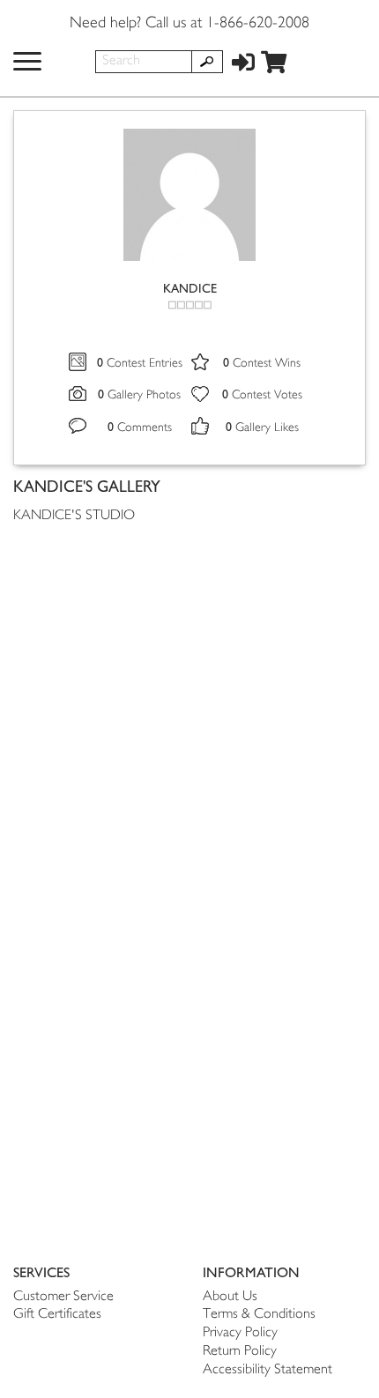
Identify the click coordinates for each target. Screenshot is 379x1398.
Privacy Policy (240, 1333)
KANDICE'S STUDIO (74, 516)
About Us (230, 1297)
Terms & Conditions (259, 1314)
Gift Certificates (57, 1314)
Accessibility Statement (267, 1370)
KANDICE (190, 288)
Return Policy (240, 1351)
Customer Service (63, 1297)
